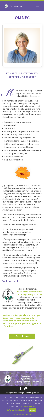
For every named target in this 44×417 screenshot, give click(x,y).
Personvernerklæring (22, 414)
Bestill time (22, 336)
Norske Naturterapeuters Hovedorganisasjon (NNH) (29, 293)
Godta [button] (32, 410)
